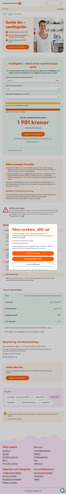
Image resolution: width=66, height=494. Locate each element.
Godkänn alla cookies (33, 253)
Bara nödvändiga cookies (33, 259)
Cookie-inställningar (33, 264)
